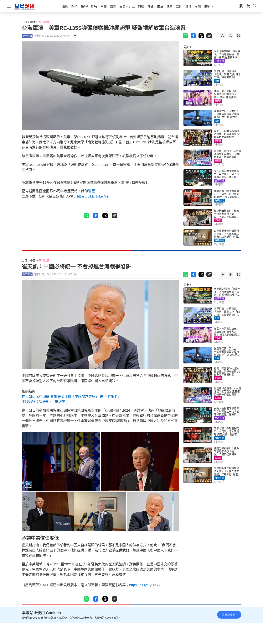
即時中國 (44, 22)
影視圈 (218, 101)
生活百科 (219, 61)
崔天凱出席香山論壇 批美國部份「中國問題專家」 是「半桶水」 (71, 397)
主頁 (24, 22)
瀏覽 (91, 191)
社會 (217, 81)
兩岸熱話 (44, 260)
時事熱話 (219, 200)
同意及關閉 (228, 614)
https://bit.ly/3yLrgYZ (92, 196)
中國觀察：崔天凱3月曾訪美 (43, 402)
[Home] (24, 6)
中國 (33, 22)
